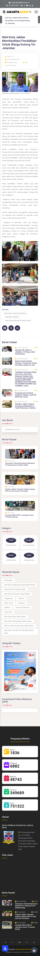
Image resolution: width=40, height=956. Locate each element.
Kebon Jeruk (8, 603)
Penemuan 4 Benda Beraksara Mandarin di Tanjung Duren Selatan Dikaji (20, 464)
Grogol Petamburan (23, 607)
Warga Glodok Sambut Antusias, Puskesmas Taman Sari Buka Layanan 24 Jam (26, 363)
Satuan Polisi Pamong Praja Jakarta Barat (19, 626)
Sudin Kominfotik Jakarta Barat (27, 949)
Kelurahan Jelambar (12, 317)
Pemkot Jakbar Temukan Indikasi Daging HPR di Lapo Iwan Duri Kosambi (20, 490)
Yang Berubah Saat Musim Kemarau (16, 692)
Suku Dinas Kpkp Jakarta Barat (15, 617)
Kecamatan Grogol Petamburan (15, 313)
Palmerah (21, 603)
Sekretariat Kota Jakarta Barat (15, 589)
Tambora (21, 598)
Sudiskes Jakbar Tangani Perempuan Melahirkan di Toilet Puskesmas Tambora (25, 406)
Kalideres (7, 607)
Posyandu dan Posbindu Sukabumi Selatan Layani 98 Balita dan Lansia (25, 395)
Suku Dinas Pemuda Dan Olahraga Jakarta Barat (19, 631)
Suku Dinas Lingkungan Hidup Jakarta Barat (19, 585)
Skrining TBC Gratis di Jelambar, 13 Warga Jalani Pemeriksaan (25, 352)
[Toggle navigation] (36, 12)
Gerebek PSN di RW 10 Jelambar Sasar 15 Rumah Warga (25, 927)
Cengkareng (8, 598)
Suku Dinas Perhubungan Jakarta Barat (18, 621)
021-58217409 (14, 5)
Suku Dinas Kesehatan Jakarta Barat (18, 320)
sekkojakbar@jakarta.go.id (20, 2)
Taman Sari (8, 612)
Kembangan (8, 580)
